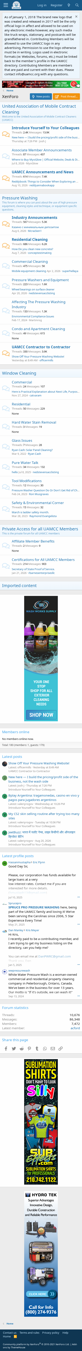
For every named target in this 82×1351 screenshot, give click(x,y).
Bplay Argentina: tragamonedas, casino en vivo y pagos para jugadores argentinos (43, 797)
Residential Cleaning (30, 239)
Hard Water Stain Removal (34, 422)
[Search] (77, 5)
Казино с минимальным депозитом (35, 227)
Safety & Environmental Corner (38, 502)
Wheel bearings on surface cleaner (33, 289)
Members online (15, 731)
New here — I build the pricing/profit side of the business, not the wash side (43, 779)
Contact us (9, 1332)
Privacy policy (50, 1332)
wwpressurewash (19, 970)
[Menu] (6, 5)
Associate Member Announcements (42, 150)
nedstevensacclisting (42, 293)
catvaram (35, 395)
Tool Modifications (27, 480)
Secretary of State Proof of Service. (33, 569)
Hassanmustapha (19, 862)
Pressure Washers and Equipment (40, 279)
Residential (21, 404)
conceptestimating (40, 253)
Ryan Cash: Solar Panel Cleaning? (32, 450)
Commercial (22, 382)
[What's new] (69, 5)
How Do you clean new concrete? (32, 249)
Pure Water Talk (25, 462)
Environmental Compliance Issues (33, 316)
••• (78, 897)
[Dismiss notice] (76, 17)
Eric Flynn (39, 862)
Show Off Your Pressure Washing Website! (38, 356)
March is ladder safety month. (30, 512)
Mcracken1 (35, 231)
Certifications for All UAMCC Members (43, 559)
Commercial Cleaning (30, 261)
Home (7, 1336)
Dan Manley (15, 930)
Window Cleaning (19, 373)
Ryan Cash (34, 454)
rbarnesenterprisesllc (41, 573)
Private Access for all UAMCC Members (40, 529)
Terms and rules (29, 1332)
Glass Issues (22, 440)
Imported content (19, 585)
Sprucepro (14, 903)
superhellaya (70, 271)
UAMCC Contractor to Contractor (41, 347)
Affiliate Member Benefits (33, 541)
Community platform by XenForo (36, 1344)
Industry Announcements (34, 217)
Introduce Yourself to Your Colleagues (45, 127)
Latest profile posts (18, 855)
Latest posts (12, 756)
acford (75, 1028)
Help (65, 1332)
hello (15, 472)
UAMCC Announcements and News (42, 172)
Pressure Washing (19, 198)
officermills (46, 360)
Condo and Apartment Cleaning (38, 328)
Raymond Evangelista (43, 516)
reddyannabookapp (41, 185)
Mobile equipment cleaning (29, 271)
